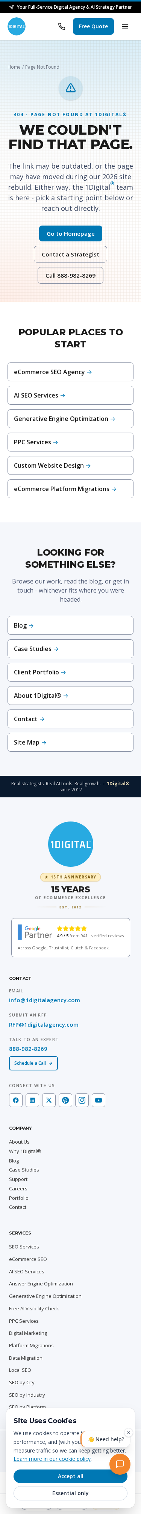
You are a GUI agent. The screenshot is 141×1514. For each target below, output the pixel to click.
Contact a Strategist (70, 254)
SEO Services (24, 1246)
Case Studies (24, 1169)
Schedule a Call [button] (30, 1063)
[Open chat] (121, 1466)
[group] (70, 891)
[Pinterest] (65, 1100)
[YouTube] (98, 1100)
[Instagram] (82, 1100)
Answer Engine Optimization (41, 1283)
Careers (18, 1188)
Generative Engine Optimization (45, 1296)
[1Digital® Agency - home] (70, 844)
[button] (93, 26)
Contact (17, 1207)
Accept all (70, 1476)
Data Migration (25, 1357)
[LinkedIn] (32, 1100)
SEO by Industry (27, 1394)
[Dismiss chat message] (128, 1435)
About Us (19, 1141)
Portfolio (19, 1198)
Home (14, 67)
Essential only (70, 1493)
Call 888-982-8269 (70, 275)
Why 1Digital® (25, 1151)
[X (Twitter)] (49, 1100)
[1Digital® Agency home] (17, 26)
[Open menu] (125, 26)
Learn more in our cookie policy (52, 1458)
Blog (14, 1160)
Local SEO (20, 1370)
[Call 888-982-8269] (61, 26)
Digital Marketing (28, 1333)
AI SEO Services (26, 1271)
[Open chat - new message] (105, 1442)
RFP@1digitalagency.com (44, 1024)
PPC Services (24, 1320)
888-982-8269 (28, 1048)
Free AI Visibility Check (34, 1308)
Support (18, 1179)
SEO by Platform (27, 1406)
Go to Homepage (71, 233)
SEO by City (22, 1382)
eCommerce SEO (28, 1259)
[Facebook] (16, 1100)
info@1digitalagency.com (44, 1000)
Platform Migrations (31, 1345)
